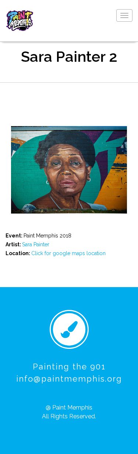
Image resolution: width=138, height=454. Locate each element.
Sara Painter (35, 244)
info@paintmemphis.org (69, 378)
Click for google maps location (68, 253)
